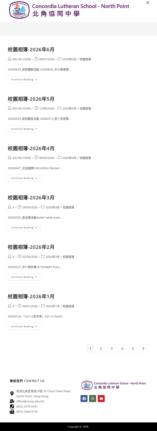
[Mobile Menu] (147, 2)
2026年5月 (69, 59)
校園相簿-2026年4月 (31, 148)
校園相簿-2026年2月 (31, 246)
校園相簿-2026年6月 (31, 49)
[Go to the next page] (143, 348)
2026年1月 (53, 306)
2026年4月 (69, 158)
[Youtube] (101, 398)
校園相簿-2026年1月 (31, 296)
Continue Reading (25, 78)
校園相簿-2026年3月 (31, 197)
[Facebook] (84, 398)
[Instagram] (92, 398)
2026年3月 (53, 207)
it (13, 207)
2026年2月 (53, 257)
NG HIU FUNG (21, 59)
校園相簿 (85, 59)
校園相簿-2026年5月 (31, 98)
